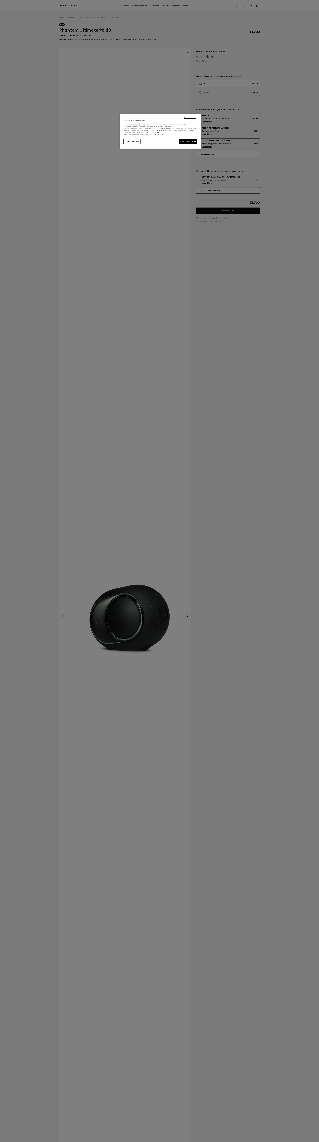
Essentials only (190, 118)
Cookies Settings (132, 141)
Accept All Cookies (188, 141)
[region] (160, 131)
